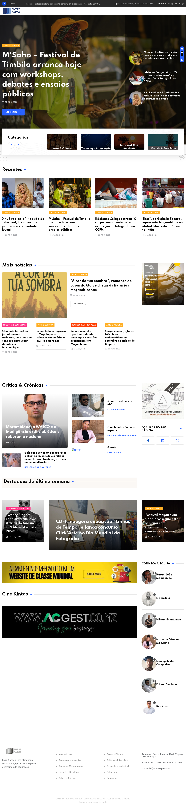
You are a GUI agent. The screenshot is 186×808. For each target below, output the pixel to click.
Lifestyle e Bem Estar (69, 772)
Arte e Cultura (11, 46)
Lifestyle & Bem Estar (129, 148)
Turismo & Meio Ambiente (96, 147)
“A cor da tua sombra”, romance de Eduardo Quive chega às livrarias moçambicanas (101, 285)
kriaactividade (100, 802)
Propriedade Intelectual (118, 766)
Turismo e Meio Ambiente (71, 766)
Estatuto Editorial (115, 754)
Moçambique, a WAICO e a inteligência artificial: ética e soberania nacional (33, 432)
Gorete (111, 447)
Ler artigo (12, 112)
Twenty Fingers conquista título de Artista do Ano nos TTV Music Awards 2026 (21, 523)
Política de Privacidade (117, 760)
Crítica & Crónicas (163, 148)
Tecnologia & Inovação (62, 148)
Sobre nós (112, 772)
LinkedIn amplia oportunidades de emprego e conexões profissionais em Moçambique (84, 338)
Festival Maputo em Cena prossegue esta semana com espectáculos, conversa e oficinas (162, 523)
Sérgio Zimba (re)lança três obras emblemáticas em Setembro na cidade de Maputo (120, 338)
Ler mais (78, 304)
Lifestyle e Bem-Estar (14, 325)
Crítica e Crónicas (67, 778)
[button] (11, 145)
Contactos (112, 778)
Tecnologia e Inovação (84, 325)
